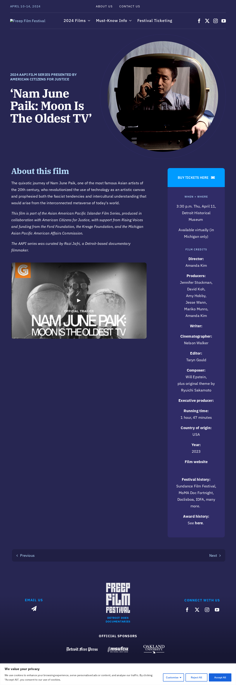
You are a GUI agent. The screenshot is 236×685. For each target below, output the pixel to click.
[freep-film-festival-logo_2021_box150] (118, 584)
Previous (27, 555)
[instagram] (215, 21)
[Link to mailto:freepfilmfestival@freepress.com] (34, 608)
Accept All (220, 677)
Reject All (196, 677)
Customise (172, 677)
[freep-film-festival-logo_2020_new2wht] (27, 20)
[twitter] (207, 21)
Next (213, 555)
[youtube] (223, 21)
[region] (118, 674)
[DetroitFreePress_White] (82, 648)
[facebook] (199, 21)
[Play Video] (79, 300)
